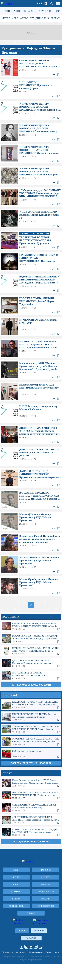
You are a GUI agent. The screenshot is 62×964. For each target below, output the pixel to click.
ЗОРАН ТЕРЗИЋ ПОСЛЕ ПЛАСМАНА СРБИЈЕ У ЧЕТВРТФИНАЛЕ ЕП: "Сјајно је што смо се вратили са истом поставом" (31, 795)
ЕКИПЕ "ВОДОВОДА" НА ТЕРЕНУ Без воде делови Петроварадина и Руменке (31, 716)
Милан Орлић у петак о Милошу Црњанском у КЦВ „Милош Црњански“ (31, 586)
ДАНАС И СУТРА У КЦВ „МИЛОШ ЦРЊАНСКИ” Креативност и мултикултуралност (31, 478)
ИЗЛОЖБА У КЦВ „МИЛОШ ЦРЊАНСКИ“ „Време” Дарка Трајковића (31, 305)
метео (6, 18)
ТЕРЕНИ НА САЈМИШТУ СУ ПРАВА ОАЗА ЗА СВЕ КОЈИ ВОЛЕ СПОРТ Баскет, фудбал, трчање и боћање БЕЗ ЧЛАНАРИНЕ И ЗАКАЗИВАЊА (31, 729)
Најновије (19, 10)
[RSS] (40, 947)
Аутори (48, 952)
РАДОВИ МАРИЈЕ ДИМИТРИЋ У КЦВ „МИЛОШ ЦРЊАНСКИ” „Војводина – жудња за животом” (31, 283)
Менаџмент (6, 952)
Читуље (31, 913)
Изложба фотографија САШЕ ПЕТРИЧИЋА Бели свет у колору (31, 391)
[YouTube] (36, 947)
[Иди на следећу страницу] (31, 605)
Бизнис (32, 10)
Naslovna (31, 938)
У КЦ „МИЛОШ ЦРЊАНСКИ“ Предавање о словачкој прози (31, 89)
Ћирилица (39, 930)
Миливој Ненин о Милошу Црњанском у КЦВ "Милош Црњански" (31, 521)
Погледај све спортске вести (31, 841)
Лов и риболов (16, 906)
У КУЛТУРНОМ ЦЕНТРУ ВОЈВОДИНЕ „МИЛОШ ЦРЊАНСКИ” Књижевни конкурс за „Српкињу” (31, 132)
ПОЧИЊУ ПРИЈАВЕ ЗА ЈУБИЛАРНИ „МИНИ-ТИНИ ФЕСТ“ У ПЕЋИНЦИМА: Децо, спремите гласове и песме (31, 650)
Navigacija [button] (58, 4)
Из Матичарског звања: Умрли (31, 753)
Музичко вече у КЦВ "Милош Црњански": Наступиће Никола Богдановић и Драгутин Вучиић (31, 370)
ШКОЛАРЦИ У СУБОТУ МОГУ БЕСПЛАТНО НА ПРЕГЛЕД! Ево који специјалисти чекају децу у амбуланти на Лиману (31, 704)
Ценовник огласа (20, 952)
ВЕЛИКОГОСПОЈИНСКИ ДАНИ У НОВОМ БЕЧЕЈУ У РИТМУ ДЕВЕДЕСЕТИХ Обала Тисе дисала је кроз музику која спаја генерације (31, 626)
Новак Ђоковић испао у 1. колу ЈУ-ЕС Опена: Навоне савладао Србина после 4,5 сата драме (31, 782)
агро (15, 18)
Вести (6, 10)
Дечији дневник (46, 906)
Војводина (16, 891)
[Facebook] (21, 947)
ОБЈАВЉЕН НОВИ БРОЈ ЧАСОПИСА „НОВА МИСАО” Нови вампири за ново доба (31, 67)
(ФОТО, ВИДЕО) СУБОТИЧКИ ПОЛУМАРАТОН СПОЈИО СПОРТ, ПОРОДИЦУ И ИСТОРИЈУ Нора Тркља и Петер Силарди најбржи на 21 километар (31, 675)
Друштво (45, 10)
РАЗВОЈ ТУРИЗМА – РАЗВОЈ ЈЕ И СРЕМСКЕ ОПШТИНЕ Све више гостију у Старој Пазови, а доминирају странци (31, 638)
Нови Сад (45, 884)
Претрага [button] (52, 4)
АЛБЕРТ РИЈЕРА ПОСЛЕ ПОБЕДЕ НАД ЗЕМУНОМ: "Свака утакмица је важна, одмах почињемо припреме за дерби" (31, 819)
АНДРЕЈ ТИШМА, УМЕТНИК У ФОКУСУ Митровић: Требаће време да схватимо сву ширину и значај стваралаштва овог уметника (31, 434)
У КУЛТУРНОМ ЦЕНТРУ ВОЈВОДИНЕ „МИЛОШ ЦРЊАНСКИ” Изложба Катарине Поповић (31, 175)
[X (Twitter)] (31, 947)
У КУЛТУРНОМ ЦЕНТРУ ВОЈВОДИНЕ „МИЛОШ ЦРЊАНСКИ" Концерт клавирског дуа (31, 110)
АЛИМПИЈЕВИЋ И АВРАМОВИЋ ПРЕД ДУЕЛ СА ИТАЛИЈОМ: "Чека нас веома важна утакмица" (31, 832)
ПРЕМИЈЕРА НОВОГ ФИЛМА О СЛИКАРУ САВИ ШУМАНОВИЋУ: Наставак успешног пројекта (31, 261)
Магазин (45, 899)
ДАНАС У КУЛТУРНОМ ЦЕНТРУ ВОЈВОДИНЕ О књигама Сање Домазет (31, 456)
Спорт (57, 10)
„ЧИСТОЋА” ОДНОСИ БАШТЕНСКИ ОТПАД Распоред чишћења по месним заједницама (31, 741)
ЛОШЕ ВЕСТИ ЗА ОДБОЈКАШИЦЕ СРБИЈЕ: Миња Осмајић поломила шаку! (31, 807)
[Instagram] (26, 947)
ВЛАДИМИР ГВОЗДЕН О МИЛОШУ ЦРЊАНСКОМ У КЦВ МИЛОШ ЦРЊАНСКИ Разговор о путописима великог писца (31, 499)
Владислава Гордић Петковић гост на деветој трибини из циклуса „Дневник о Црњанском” (31, 542)
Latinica (22, 930)
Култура (16, 899)
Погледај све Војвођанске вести (31, 685)
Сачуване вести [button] (46, 4)
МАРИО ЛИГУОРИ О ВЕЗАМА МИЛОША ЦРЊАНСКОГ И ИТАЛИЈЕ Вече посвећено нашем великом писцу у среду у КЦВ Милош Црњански (31, 348)
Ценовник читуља (36, 952)
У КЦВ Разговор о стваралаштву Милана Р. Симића (31, 413)
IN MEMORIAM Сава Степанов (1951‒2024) (31, 326)
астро (24, 18)
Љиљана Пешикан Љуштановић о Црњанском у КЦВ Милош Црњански (31, 564)
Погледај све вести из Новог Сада (31, 763)
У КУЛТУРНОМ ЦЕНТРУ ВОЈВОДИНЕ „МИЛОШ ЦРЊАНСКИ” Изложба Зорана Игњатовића (31, 153)
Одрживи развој (46, 891)
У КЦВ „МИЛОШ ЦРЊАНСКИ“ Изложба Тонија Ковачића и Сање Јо (31, 218)
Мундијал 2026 (39, 18)
